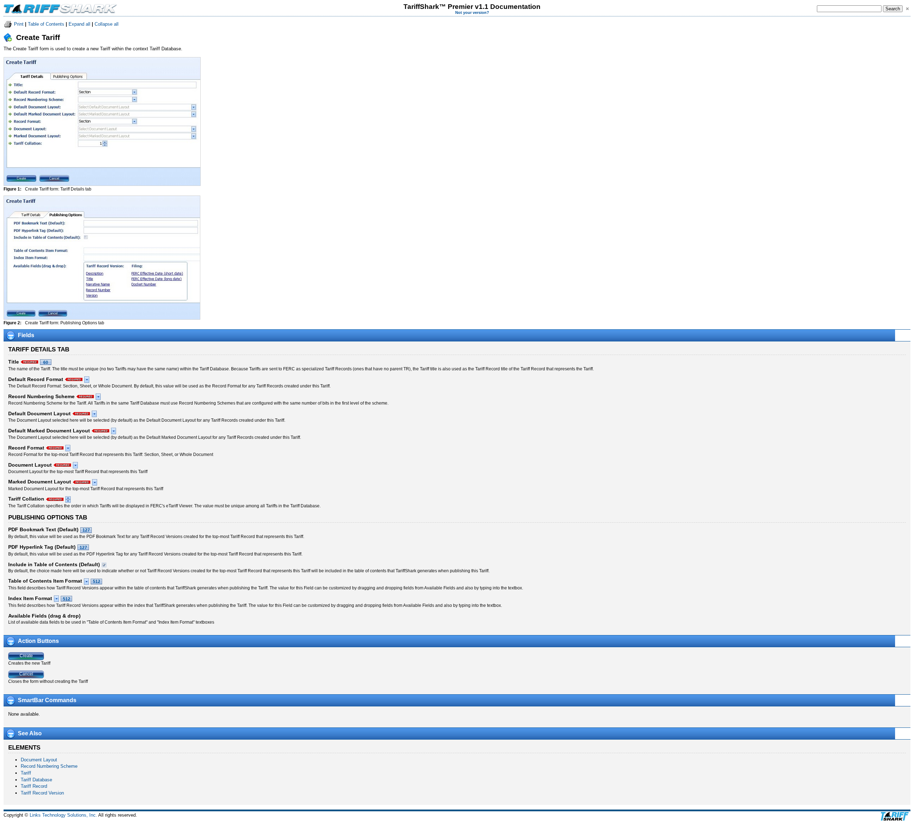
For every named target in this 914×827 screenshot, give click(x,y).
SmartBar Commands (47, 700)
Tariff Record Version (42, 793)
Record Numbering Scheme (49, 766)
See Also (30, 733)
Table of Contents (46, 24)
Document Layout (39, 759)
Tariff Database (36, 779)
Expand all (79, 24)
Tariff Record (34, 786)
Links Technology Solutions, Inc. (63, 815)
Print (19, 24)
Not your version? (472, 12)
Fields (26, 335)
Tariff (26, 773)
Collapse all (107, 24)
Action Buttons (38, 641)
